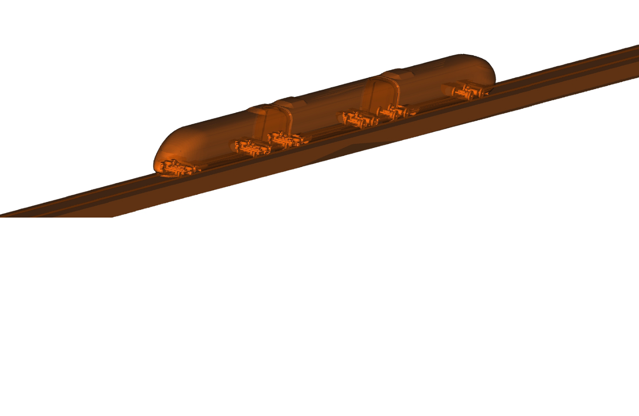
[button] (202, 207)
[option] (319, 125)
